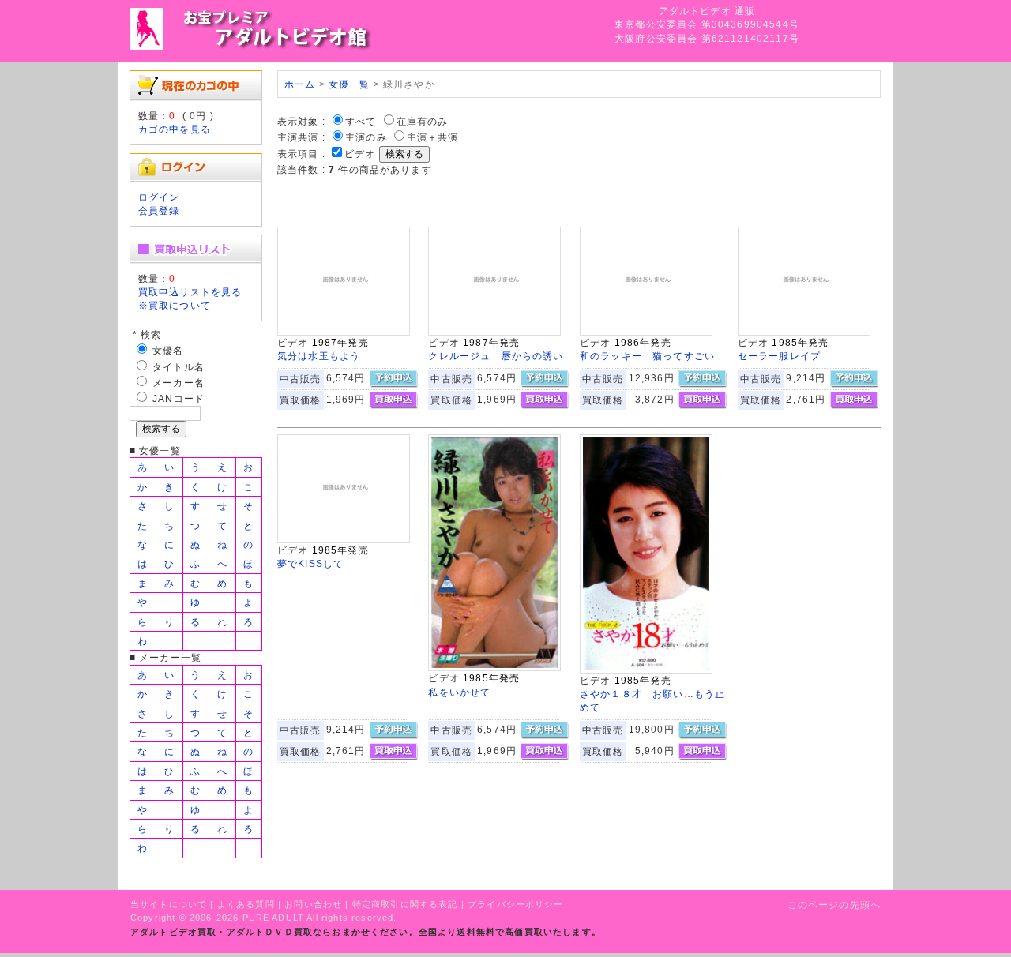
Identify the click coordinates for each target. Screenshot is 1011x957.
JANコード (178, 398)
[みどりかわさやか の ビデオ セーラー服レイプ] (804, 332)
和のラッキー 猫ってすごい (647, 356)
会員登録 (159, 210)
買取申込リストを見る (190, 292)
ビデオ (359, 153)
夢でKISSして (310, 563)
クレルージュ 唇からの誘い (495, 356)
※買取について (174, 305)
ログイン (159, 197)
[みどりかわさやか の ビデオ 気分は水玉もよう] (343, 332)
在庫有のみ (423, 121)
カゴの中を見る (174, 129)
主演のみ (366, 137)
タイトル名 (178, 367)
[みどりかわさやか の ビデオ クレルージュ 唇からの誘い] (494, 332)
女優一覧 (349, 84)
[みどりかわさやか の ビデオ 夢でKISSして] (343, 540)
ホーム (299, 84)
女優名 (167, 350)
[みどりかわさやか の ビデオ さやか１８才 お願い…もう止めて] (646, 670)
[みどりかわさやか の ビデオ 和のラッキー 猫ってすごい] (646, 332)
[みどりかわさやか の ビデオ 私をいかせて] (494, 667)
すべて (360, 121)
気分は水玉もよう (318, 356)
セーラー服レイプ (779, 356)
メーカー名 (178, 382)
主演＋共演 (433, 137)
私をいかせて (459, 692)
